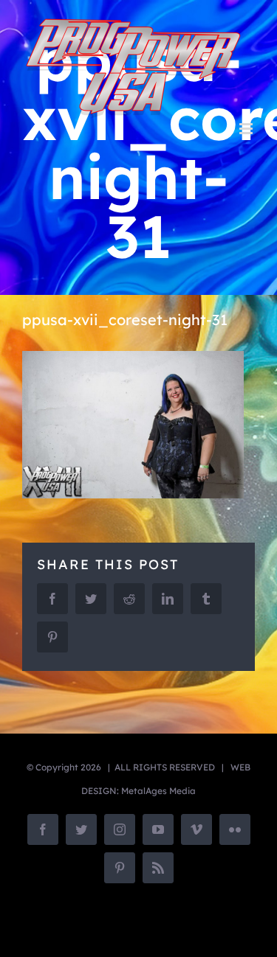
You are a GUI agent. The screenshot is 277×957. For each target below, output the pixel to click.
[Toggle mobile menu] (247, 128)
